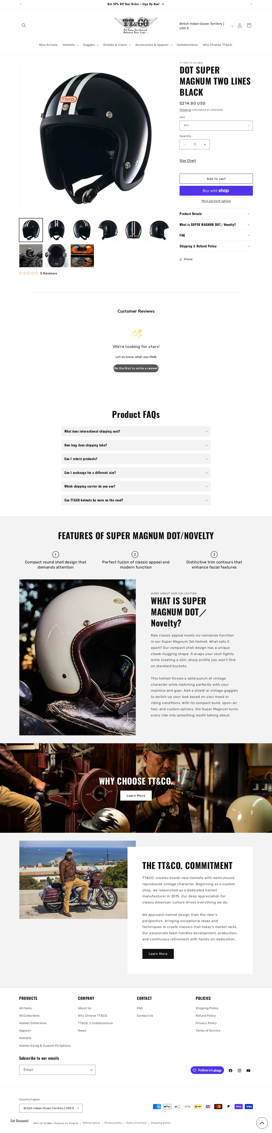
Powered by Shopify (66, 1123)
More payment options (216, 200)
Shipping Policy (207, 1008)
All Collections (29, 1015)
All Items (25, 1008)
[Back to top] (262, 1123)
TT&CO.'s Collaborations (95, 1023)
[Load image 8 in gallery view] (56, 256)
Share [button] (188, 259)
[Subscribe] (90, 1070)
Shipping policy (161, 1122)
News (82, 1030)
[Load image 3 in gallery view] (82, 230)
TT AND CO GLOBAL (41, 1123)
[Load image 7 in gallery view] (31, 256)
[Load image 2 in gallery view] (56, 230)
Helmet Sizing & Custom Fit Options (45, 1045)
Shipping (185, 109)
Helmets (25, 1038)
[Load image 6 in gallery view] (159, 230)
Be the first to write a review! (136, 368)
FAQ (140, 1008)
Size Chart (188, 161)
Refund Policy (206, 1015)
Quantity (185, 136)
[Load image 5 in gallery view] (133, 230)
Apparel (24, 1030)
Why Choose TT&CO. (93, 1015)
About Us (84, 1008)
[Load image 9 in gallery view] (82, 256)
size (182, 117)
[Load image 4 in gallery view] (108, 230)
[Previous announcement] (20, 4)
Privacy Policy (206, 1023)
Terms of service (136, 1122)
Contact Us (145, 1015)
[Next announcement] (251, 4)
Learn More (136, 796)
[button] (23, 25)
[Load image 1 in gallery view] (31, 230)
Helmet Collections (33, 1023)
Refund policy (91, 1122)
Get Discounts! (20, 1120)
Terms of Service (208, 1030)
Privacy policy (113, 1122)
